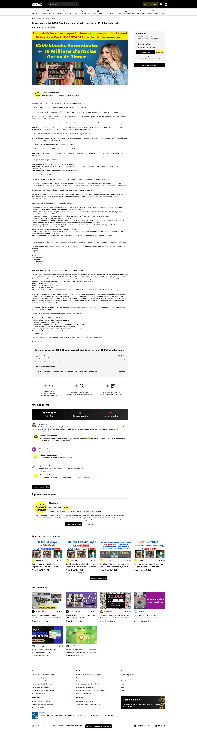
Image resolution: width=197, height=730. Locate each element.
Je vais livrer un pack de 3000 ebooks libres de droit (44, 651)
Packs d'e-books (50, 18)
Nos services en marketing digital (43, 674)
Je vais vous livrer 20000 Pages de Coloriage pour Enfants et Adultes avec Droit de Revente (114, 617)
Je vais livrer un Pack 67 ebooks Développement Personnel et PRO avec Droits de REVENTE (46, 617)
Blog (122, 687)
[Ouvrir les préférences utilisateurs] (169, 4)
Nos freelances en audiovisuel (86, 681)
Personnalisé (144, 44)
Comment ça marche (128, 674)
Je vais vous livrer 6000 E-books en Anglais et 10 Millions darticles (148, 565)
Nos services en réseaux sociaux (43, 690)
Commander (145, 52)
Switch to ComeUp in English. (97, 726)
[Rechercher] (76, 4)
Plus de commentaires (41, 487)
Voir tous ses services (98, 578)
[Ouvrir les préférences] (161, 4)
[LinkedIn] (156, 726)
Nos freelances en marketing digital (88, 674)
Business (39, 18)
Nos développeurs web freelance (87, 684)
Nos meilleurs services (39, 693)
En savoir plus (89, 524)
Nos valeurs (125, 678)
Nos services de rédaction (41, 687)
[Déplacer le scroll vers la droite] (164, 12)
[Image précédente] (68, 600)
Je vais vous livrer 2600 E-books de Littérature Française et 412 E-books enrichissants (81, 566)
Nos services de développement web (44, 684)
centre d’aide (127, 706)
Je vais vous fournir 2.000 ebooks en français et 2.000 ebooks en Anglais (81, 651)
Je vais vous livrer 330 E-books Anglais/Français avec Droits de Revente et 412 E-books (45, 566)
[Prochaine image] (94, 600)
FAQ (122, 690)
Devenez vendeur (150, 4)
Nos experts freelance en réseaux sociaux (90, 690)
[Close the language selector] (110, 726)
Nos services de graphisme (41, 678)
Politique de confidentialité (75, 725)
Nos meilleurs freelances (84, 693)
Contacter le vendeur (149, 65)
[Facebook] (161, 726)
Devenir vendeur (126, 681)
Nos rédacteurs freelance (85, 687)
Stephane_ (55, 92)
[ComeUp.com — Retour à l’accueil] (37, 4)
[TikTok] (164, 726)
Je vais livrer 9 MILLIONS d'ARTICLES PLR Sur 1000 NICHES (81, 616)
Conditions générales (57, 725)
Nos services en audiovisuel (41, 681)
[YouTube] (159, 726)
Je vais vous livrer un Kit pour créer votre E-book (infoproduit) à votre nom (114, 566)
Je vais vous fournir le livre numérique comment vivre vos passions (147, 617)
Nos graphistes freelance (84, 678)
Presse (123, 684)
